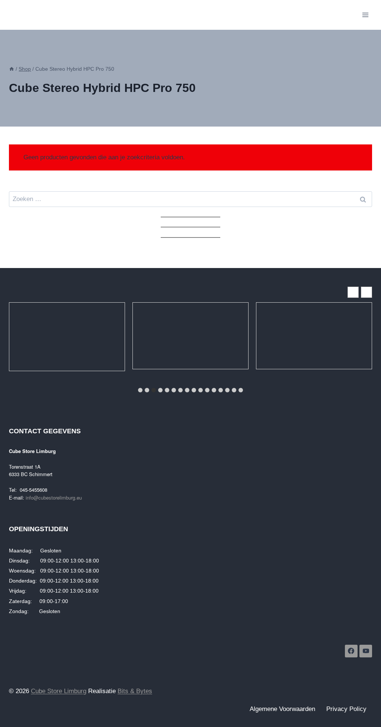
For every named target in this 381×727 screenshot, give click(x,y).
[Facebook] (351, 651)
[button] (366, 292)
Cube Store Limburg (58, 691)
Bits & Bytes (135, 691)
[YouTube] (365, 651)
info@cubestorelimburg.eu (54, 497)
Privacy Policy (346, 708)
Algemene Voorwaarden (282, 708)
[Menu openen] (365, 14)
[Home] (11, 69)
